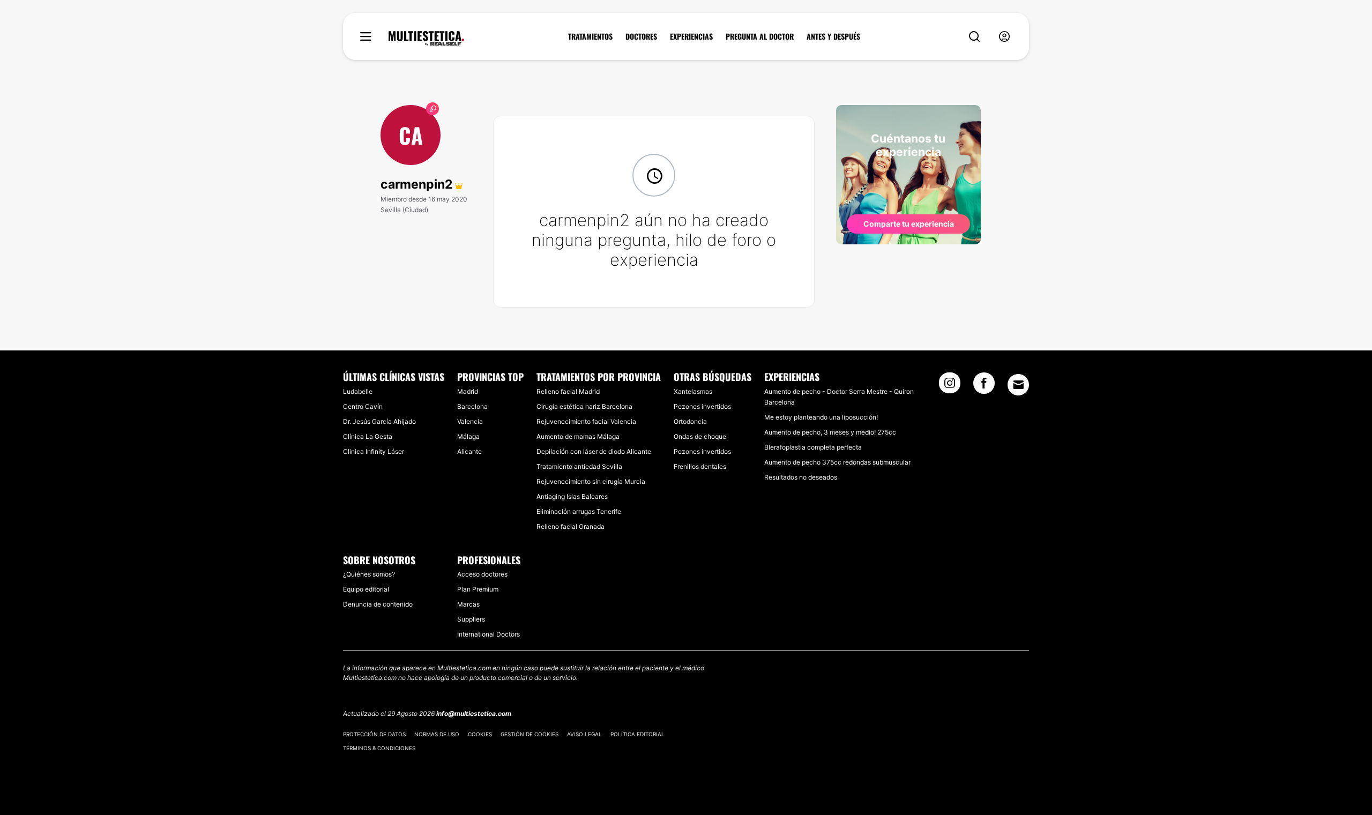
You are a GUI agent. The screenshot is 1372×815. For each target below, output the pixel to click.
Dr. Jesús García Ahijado (379, 421)
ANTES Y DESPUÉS (833, 36)
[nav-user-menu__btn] (1004, 37)
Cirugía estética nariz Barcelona (584, 406)
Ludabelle (357, 391)
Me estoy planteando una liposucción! (821, 417)
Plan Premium (477, 589)
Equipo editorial (366, 589)
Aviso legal (584, 734)
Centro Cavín (363, 406)
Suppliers (471, 619)
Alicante (469, 451)
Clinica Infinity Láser (373, 451)
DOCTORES (641, 36)
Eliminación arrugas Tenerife (578, 511)
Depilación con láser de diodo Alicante (593, 451)
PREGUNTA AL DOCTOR (760, 36)
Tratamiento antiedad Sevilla (579, 466)
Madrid (467, 391)
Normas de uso (436, 734)
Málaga (468, 436)
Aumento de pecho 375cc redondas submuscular (837, 462)
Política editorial (637, 734)
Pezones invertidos (702, 406)
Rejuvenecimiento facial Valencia (586, 421)
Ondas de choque (700, 436)
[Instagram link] (949, 386)
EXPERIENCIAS (691, 36)
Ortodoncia (690, 421)
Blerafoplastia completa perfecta (813, 447)
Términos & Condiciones (379, 748)
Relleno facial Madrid (568, 391)
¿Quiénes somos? (369, 574)
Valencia (470, 421)
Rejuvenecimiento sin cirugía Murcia (590, 481)
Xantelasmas (693, 391)
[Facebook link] (984, 386)
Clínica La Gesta (367, 436)
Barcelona (472, 406)
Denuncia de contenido (378, 604)
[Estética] (426, 38)
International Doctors (488, 634)
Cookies (480, 734)
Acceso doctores (482, 574)
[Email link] (1018, 384)
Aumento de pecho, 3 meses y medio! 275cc (830, 432)
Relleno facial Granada (570, 526)
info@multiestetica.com (473, 713)
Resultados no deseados (800, 477)
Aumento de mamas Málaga (578, 436)
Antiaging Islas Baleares (572, 496)
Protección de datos (374, 734)
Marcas (468, 604)
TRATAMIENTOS (590, 36)
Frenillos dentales (700, 466)
